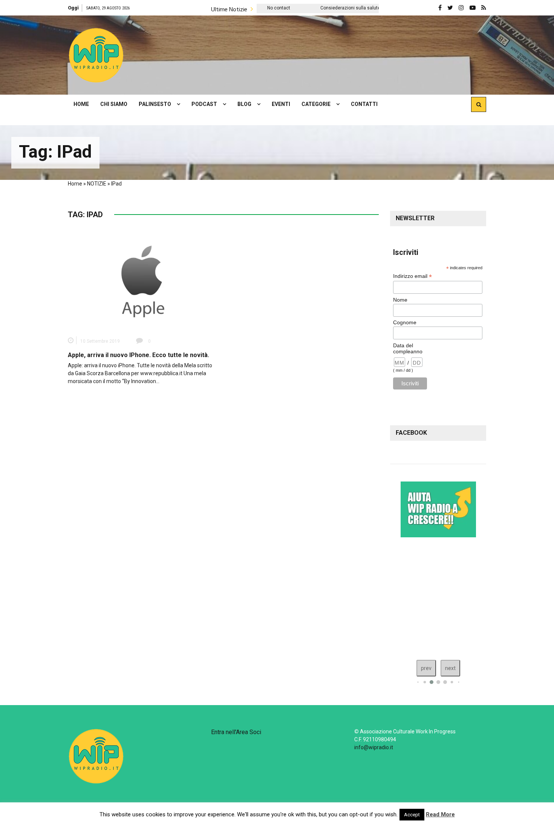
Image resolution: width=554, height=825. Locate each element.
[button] (96, 55)
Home (75, 184)
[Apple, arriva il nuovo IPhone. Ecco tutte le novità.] (143, 281)
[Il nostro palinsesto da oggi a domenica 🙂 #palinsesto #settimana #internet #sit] (441, 597)
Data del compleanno (407, 348)
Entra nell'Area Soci (236, 732)
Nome (400, 300)
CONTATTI (364, 104)
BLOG (244, 104)
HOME (81, 104)
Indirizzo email (412, 276)
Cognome (404, 322)
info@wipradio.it (373, 747)
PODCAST (204, 104)
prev (426, 668)
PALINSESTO (155, 104)
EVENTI (281, 104)
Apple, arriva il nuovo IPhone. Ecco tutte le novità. (138, 355)
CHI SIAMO (113, 104)
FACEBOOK (411, 432)
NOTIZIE (96, 184)
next (450, 668)
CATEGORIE (316, 104)
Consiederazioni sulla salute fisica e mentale (330, 8)
